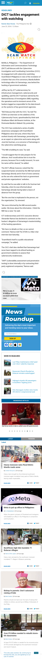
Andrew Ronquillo (10, 470)
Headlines (6, 10)
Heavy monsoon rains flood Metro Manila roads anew (18, 466)
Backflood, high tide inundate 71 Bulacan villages (18, 549)
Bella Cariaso (8, 596)
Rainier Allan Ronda (8, 24)
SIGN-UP (12, 338)
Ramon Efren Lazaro (10, 553)
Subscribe (36, 3)
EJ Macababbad (9, 511)
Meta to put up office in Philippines (19, 507)
